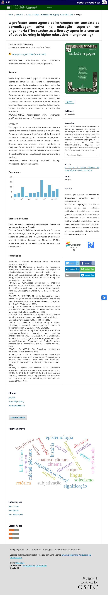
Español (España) (16, 401)
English (12, 397)
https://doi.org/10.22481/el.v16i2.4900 (29, 54)
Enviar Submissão (18, 417)
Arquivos (19, 15)
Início (11, 15)
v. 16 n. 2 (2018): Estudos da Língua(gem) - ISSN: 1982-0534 (49, 15)
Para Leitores (14, 506)
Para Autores (14, 510)
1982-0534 (19, 563)
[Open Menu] (8, 7)
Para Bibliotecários (16, 514)
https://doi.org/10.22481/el (35, 565)
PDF (70, 101)
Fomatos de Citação (74, 155)
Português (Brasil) (17, 405)
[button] (72, 263)
